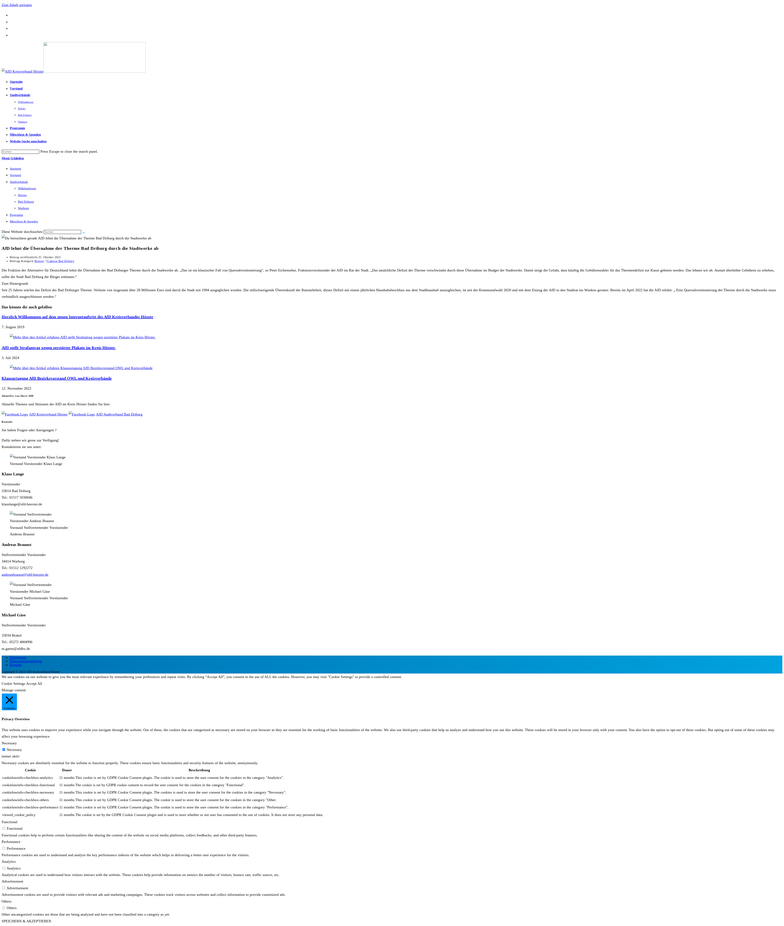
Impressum (18, 657)
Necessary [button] (9, 743)
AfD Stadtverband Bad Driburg (119, 414)
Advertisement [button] (12, 881)
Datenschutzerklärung (26, 661)
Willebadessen (27, 188)
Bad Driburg (26, 201)
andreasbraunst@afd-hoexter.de (25, 574)
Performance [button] (11, 842)
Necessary (14, 750)
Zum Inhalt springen (17, 5)
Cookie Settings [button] (13, 683)
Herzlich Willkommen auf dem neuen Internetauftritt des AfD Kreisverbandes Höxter (77, 317)
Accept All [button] (34, 683)
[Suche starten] (83, 232)
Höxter (22, 195)
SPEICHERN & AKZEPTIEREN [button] (26, 921)
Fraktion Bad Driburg (60, 261)
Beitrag (39, 261)
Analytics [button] (9, 861)
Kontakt (16, 665)
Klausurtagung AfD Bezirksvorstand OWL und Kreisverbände (57, 378)
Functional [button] (9, 822)
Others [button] (6, 901)
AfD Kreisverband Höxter (48, 414)
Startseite (15, 168)
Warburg (23, 208)
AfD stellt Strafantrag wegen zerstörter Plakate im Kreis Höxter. (59, 347)
